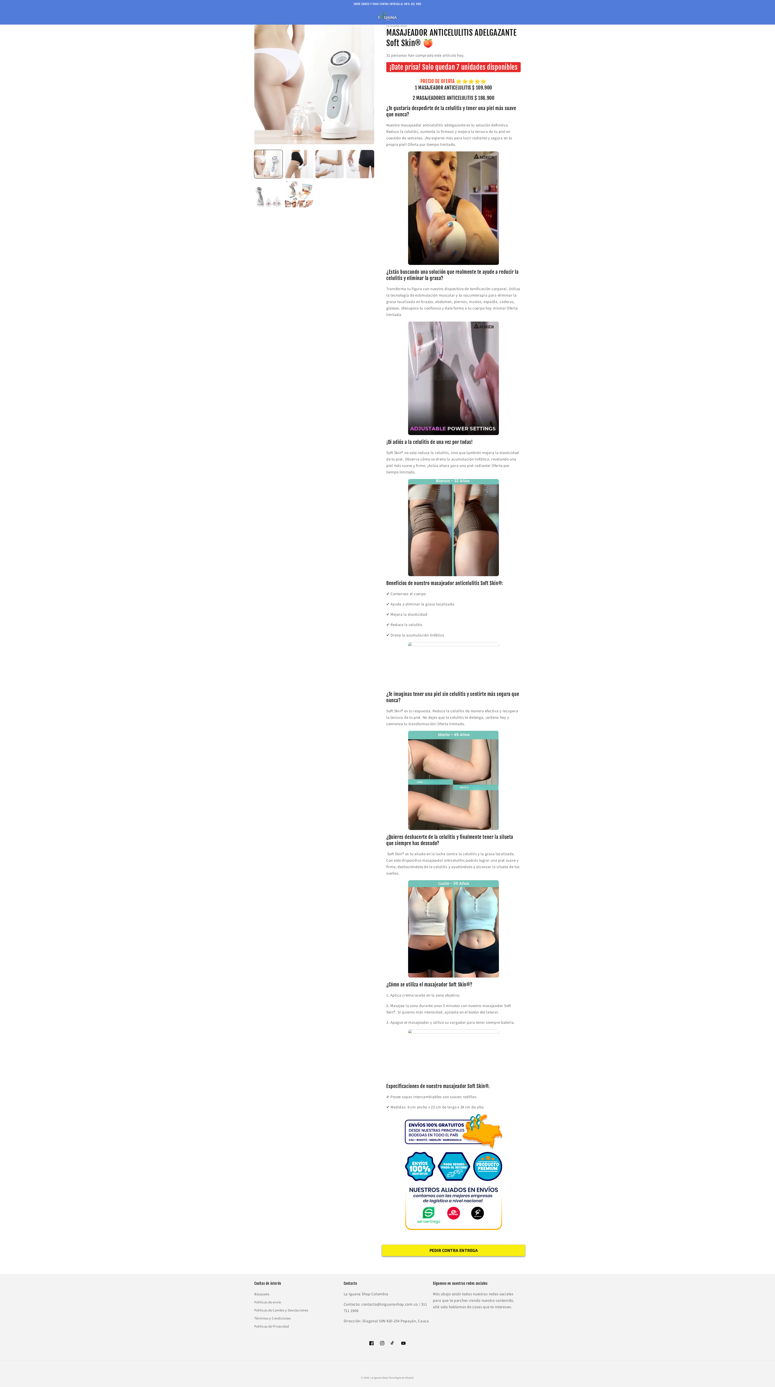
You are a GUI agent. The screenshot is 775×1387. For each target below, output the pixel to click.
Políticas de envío (267, 1302)
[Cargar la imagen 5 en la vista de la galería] (268, 195)
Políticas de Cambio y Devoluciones (281, 1310)
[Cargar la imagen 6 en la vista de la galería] (299, 195)
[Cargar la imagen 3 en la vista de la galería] (329, 164)
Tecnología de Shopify (401, 1377)
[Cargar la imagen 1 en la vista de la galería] (268, 164)
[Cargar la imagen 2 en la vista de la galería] (299, 164)
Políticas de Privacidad (271, 1326)
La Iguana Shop (379, 1377)
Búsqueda (261, 1294)
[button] (259, 16)
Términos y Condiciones (272, 1318)
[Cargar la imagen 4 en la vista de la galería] (360, 164)
